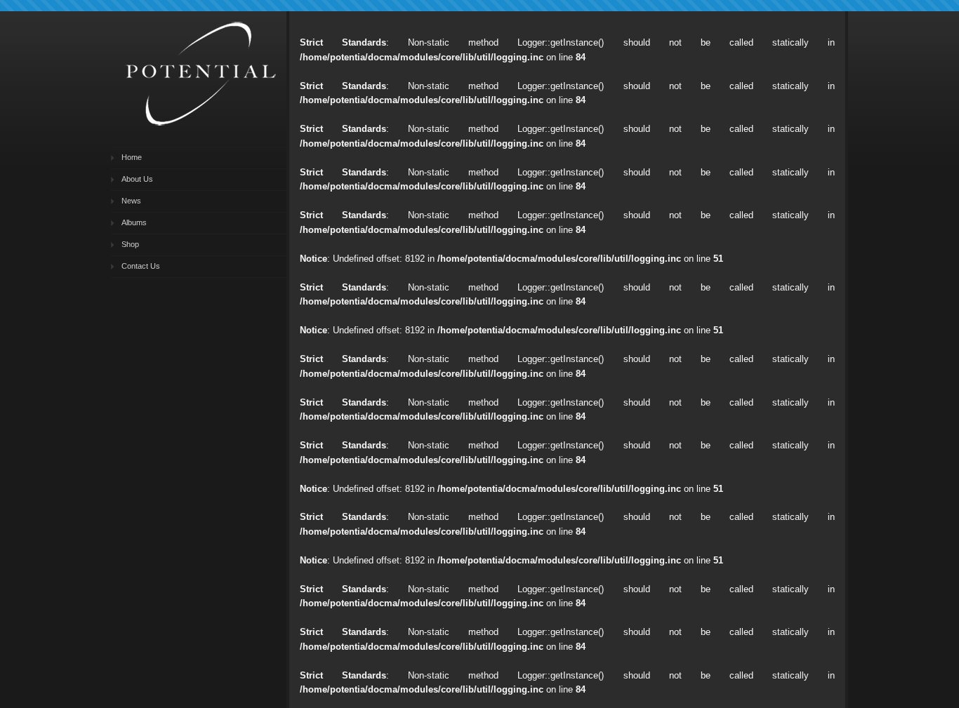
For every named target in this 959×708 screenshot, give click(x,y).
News (131, 200)
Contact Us (140, 266)
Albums (134, 222)
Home (131, 157)
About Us (137, 179)
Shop (130, 244)
